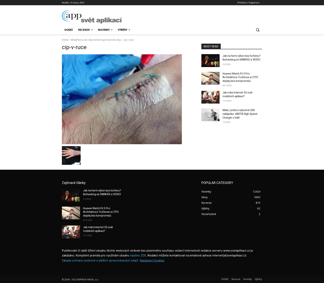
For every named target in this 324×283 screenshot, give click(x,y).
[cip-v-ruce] (127, 99)
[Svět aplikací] (92, 17)
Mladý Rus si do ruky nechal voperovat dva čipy (96, 39)
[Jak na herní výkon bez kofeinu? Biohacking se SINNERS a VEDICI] (210, 60)
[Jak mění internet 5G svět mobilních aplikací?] (210, 97)
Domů (65, 39)
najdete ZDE (138, 255)
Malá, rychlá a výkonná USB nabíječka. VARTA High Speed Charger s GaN (240, 114)
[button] (257, 29)
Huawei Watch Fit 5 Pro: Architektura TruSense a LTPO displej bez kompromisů (240, 77)
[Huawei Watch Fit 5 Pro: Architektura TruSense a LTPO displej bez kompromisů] (210, 78)
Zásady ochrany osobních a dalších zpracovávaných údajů (100, 260)
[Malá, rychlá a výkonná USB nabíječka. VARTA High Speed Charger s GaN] (210, 114)
